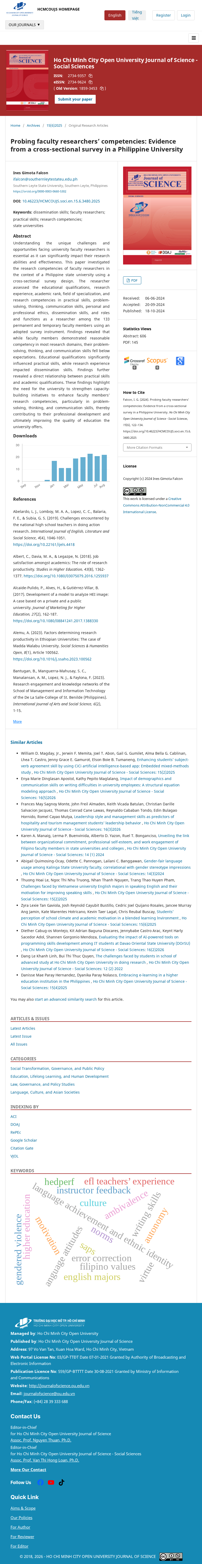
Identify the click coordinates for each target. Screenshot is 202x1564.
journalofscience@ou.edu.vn (49, 1393)
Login (186, 15)
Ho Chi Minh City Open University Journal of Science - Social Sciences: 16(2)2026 (93, 949)
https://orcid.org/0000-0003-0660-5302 (39, 191)
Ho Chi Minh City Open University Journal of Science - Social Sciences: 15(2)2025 (104, 772)
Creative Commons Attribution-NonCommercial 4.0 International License (156, 505)
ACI (14, 1116)
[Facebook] (40, 1482)
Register (163, 15)
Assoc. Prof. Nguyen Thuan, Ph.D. (41, 1440)
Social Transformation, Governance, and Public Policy (57, 1068)
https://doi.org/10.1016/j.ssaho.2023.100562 (52, 658)
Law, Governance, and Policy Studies (43, 1084)
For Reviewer (22, 1536)
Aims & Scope (23, 1508)
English (115, 15)
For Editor (19, 1546)
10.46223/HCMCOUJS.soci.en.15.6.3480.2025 (61, 201)
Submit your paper (75, 99)
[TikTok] (61, 1482)
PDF (134, 280)
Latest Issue (21, 1036)
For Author (20, 1527)
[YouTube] (51, 1482)
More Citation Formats (144, 447)
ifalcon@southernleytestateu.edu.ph (45, 179)
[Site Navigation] (193, 38)
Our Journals (25, 24)
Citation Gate (22, 1148)
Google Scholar (24, 1140)
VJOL (14, 1156)
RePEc (16, 1132)
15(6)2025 (54, 125)
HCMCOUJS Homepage (58, 9)
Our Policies (21, 1517)
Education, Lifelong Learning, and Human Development (60, 1076)
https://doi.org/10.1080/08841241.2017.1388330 (55, 620)
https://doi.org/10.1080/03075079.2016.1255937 (67, 575)
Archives (33, 125)
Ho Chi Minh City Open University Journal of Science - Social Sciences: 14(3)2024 (93, 873)
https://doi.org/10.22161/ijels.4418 (44, 544)
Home (15, 125)
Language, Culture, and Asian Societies (45, 1092)
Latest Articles (23, 1028)
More (17, 721)
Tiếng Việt (137, 15)
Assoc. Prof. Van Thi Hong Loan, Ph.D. (45, 1460)
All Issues (19, 1044)
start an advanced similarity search (66, 999)
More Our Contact (28, 1469)
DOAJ (15, 1124)
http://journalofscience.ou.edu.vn (59, 1385)
